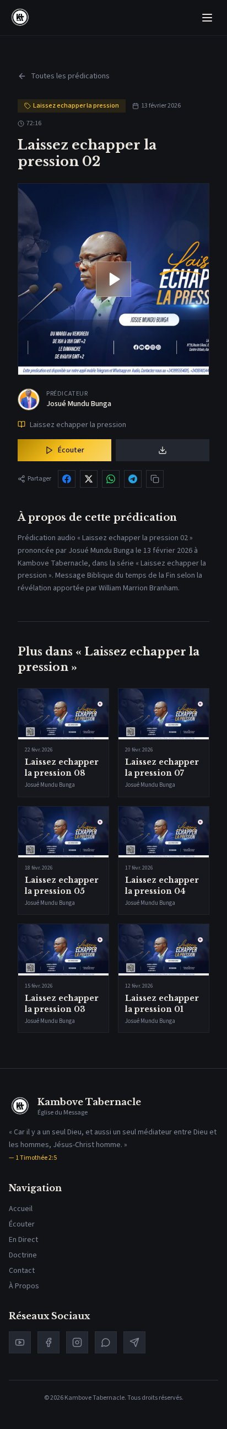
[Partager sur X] (89, 479)
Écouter (71, 450)
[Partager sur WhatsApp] (111, 479)
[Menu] (207, 18)
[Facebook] (48, 1342)
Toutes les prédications (70, 76)
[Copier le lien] (155, 479)
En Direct (23, 1239)
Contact (22, 1270)
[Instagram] (77, 1342)
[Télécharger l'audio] (162, 450)
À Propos (24, 1286)
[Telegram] (134, 1342)
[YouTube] (20, 1342)
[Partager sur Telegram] (133, 479)
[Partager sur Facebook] (66, 479)
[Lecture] (113, 279)
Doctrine (23, 1255)
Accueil (21, 1208)
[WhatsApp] (106, 1342)
